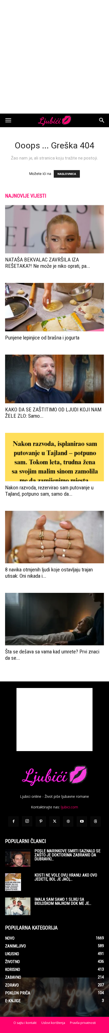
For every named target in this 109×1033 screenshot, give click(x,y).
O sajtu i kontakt (25, 1023)
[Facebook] (13, 821)
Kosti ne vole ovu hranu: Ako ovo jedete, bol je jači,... (65, 877)
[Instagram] (27, 821)
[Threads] (95, 821)
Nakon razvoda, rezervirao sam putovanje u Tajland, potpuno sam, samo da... (49, 491)
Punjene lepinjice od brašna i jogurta (42, 338)
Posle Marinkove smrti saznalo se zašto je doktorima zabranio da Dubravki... (67, 855)
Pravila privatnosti (83, 1023)
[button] (8, 120)
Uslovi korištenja (53, 1023)
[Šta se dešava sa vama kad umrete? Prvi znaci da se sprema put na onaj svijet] (54, 619)
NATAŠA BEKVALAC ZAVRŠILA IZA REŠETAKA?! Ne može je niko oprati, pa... (47, 263)
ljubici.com (69, 807)
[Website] (68, 821)
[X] (54, 821)
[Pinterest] (41, 821)
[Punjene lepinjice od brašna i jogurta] (54, 307)
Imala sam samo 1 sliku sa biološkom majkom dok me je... (62, 901)
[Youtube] (82, 821)
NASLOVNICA (67, 174)
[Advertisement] (54, 57)
